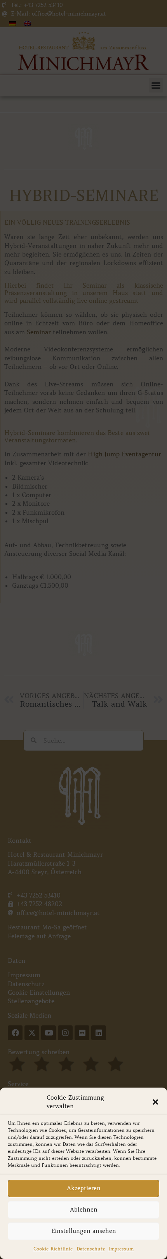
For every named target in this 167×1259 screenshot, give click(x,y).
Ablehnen (83, 1209)
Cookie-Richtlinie (53, 1249)
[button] (155, 1102)
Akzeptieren (84, 1188)
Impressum (121, 1249)
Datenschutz (90, 1249)
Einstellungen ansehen (83, 1231)
